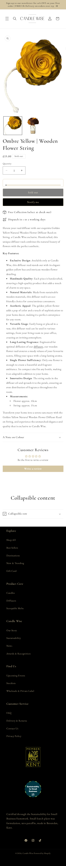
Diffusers (11, 600)
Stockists (11, 683)
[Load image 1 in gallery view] (13, 126)
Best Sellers (12, 547)
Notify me (33, 202)
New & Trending (15, 563)
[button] (7, 18)
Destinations (13, 555)
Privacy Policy (13, 736)
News (9, 645)
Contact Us (12, 728)
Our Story (11, 630)
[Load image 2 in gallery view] (33, 126)
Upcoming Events (15, 675)
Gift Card (11, 571)
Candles (10, 593)
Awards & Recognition (18, 653)
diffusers (38, 346)
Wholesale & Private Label (20, 691)
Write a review (33, 468)
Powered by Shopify (42, 853)
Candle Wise (28, 853)
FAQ (9, 713)
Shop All (11, 540)
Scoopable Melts (15, 608)
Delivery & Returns (16, 720)
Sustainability (13, 638)
